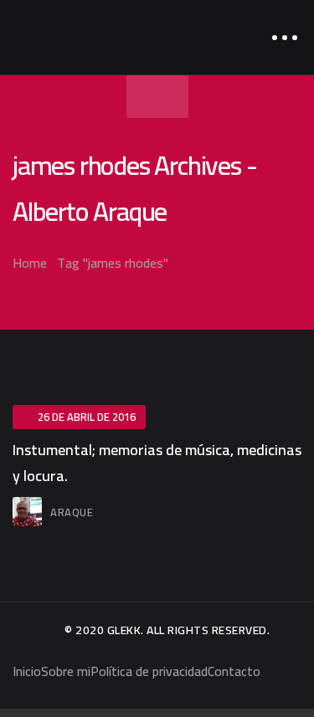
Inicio (27, 671)
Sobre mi (65, 671)
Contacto (234, 671)
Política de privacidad (149, 671)
